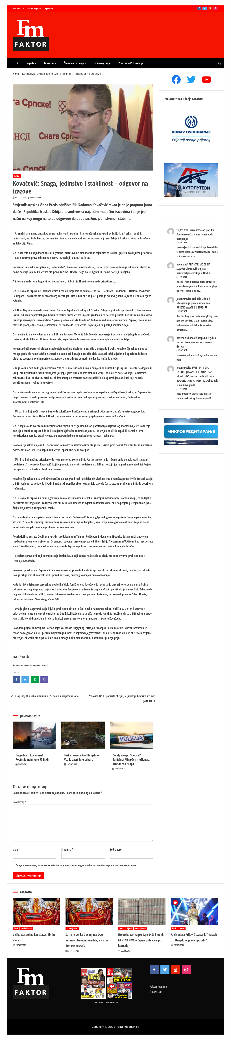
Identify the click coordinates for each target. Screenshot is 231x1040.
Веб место (116, 850)
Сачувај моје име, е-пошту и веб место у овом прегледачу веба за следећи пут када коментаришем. (76, 865)
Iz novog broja (102, 63)
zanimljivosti (26, 928)
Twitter (204, 8)
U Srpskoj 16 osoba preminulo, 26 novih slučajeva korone (46, 696)
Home (16, 74)
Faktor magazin (34, 8)
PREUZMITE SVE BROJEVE (106, 1002)
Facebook (199, 8)
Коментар (19, 802)
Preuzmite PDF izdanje (130, 63)
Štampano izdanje (74, 63)
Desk (16, 928)
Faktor (17, 175)
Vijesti (30, 63)
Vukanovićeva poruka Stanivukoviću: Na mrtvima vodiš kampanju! (195, 234)
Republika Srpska (40, 665)
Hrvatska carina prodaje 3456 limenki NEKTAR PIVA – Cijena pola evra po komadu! (141, 940)
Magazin (49, 63)
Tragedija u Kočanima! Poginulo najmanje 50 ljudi (32, 757)
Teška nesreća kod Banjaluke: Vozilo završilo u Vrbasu (82, 757)
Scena (181, 928)
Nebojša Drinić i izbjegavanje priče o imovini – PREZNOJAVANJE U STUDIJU (193, 303)
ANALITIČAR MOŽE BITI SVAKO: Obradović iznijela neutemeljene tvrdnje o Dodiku (193, 268)
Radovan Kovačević (24, 665)
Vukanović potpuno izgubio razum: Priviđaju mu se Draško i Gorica (196, 342)
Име (16, 850)
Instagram (215, 8)
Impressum (48, 8)
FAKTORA (198, 99)
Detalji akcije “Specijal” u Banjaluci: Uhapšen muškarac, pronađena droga (131, 759)
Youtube (210, 8)
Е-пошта (67, 850)
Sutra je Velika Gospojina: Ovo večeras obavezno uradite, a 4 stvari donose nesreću (88, 940)
